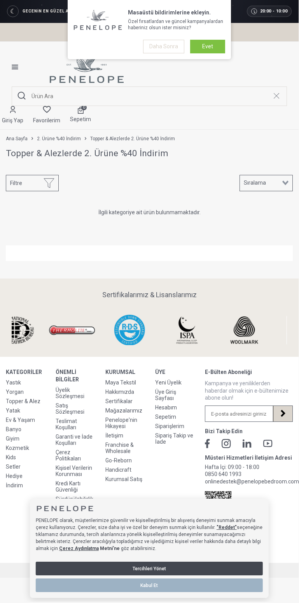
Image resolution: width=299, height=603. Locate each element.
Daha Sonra (163, 46)
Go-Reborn (118, 460)
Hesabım (166, 407)
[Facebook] (207, 443)
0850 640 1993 (223, 474)
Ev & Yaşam (20, 420)
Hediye (14, 476)
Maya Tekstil (120, 382)
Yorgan (15, 392)
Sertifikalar (119, 401)
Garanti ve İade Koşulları (74, 440)
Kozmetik (17, 448)
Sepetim (165, 417)
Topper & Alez (23, 401)
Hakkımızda (119, 392)
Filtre (16, 183)
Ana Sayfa (17, 138)
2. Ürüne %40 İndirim (59, 138)
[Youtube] (268, 443)
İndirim (14, 485)
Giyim (12, 439)
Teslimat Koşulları (66, 424)
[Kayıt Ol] (282, 413)
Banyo (13, 429)
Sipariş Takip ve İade (174, 438)
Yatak (13, 410)
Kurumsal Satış (123, 479)
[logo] (86, 67)
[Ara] (22, 96)
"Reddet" (227, 527)
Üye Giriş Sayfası (165, 395)
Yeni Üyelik (168, 382)
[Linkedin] (247, 443)
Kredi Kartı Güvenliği (68, 486)
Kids (11, 457)
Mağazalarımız (123, 410)
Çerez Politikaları (68, 455)
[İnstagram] (226, 443)
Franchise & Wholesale (119, 448)
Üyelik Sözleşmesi (70, 393)
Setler (13, 467)
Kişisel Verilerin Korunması (74, 471)
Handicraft (118, 470)
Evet (207, 46)
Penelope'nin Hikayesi (121, 423)
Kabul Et (149, 585)
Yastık (13, 382)
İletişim (114, 435)
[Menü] (18, 67)
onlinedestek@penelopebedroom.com (252, 481)
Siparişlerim (169, 426)
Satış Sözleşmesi (70, 408)
